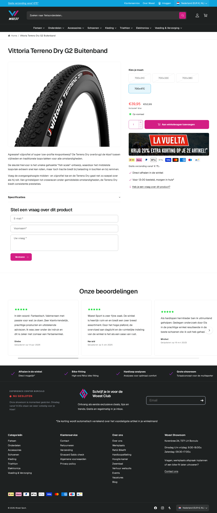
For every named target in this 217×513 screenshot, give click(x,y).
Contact (64, 440)
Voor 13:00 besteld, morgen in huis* (153, 179)
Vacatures (117, 477)
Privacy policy (68, 463)
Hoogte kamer (120, 459)
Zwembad (117, 463)
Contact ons (171, 471)
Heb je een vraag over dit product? (151, 186)
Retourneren (67, 445)
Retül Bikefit (119, 449)
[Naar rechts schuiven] (209, 330)
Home (14, 35)
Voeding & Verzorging (20, 472)
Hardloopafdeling (121, 454)
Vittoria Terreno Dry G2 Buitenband (38, 35)
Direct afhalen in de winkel (147, 172)
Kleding (12, 459)
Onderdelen (14, 445)
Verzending (66, 449)
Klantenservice (131, 3)
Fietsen (12, 440)
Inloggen (166, 3)
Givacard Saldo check (72, 454)
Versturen (20, 257)
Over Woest (149, 3)
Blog (114, 481)
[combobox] (107, 15)
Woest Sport (20, 508)
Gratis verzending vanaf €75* (23, 3)
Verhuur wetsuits (121, 468)
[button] (205, 15)
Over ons (117, 440)
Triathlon (13, 463)
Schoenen (13, 454)
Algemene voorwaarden (73, 459)
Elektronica (14, 468)
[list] (108, 327)
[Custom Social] (169, 507)
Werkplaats (118, 445)
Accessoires (14, 449)
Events (116, 472)
